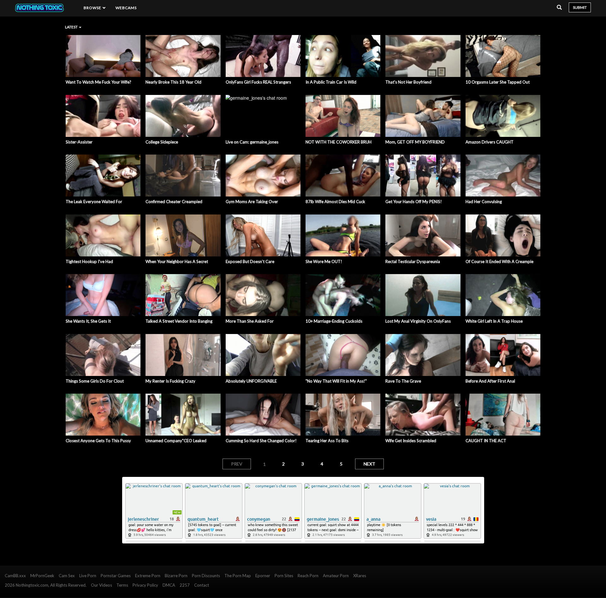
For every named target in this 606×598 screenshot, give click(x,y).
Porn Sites (284, 575)
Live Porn (87, 575)
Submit (580, 7)
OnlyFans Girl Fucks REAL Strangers (258, 82)
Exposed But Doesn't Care (250, 261)
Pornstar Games (116, 575)
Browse (93, 7)
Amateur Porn (336, 575)
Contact (201, 585)
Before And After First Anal (490, 381)
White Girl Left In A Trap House (494, 321)
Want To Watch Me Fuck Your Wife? (98, 82)
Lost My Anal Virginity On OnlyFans (418, 321)
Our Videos (101, 585)
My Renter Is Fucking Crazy (170, 381)
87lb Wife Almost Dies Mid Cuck (335, 201)
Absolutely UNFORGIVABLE (251, 381)
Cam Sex (67, 575)
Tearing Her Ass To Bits (327, 440)
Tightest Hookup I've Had (89, 261)
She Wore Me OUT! (324, 261)
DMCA (169, 585)
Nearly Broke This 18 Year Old (173, 82)
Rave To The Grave (403, 381)
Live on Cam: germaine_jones (252, 142)
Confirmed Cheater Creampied (174, 201)
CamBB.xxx (15, 575)
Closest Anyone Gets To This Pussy (98, 440)
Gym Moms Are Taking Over (252, 201)
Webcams (126, 7)
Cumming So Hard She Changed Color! (261, 440)
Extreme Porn (147, 575)
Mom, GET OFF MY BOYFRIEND (415, 142)
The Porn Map (237, 575)
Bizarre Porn (176, 575)
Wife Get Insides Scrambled (410, 440)
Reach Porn (308, 575)
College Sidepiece (162, 142)
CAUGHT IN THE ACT (486, 440)
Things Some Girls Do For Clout (95, 381)
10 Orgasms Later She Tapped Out (498, 82)
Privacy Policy (145, 585)
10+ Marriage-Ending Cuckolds (334, 321)
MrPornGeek (42, 575)
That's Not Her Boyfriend (408, 82)
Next (369, 463)
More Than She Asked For (250, 321)
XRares (359, 575)
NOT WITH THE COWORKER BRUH (338, 142)
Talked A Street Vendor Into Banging (179, 321)
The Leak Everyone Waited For (94, 201)
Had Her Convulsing (484, 201)
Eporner (262, 575)
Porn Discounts (206, 575)
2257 (185, 585)
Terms (122, 585)
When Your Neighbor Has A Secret (177, 261)
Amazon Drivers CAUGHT (490, 142)
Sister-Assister (79, 142)
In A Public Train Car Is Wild (331, 82)
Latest (71, 27)
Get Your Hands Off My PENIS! (413, 201)
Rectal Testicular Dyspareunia (412, 261)
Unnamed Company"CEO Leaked (176, 440)
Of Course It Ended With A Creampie (499, 261)
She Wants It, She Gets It (88, 321)
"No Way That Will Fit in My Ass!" (336, 381)
